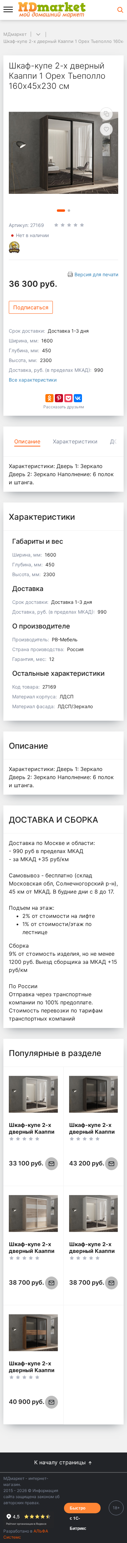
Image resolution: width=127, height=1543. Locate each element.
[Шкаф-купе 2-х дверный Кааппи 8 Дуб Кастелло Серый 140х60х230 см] (33, 1213)
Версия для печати (96, 274)
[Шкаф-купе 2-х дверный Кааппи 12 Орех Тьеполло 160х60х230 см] (93, 1094)
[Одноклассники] (49, 398)
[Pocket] (68, 398)
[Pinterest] (59, 398)
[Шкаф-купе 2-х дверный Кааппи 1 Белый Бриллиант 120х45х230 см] (33, 1094)
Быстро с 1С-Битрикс (78, 1509)
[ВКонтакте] (78, 398)
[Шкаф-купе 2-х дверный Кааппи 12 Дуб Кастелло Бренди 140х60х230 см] (33, 1333)
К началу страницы (60, 1462)
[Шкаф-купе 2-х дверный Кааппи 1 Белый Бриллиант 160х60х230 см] (93, 1213)
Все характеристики (33, 380)
